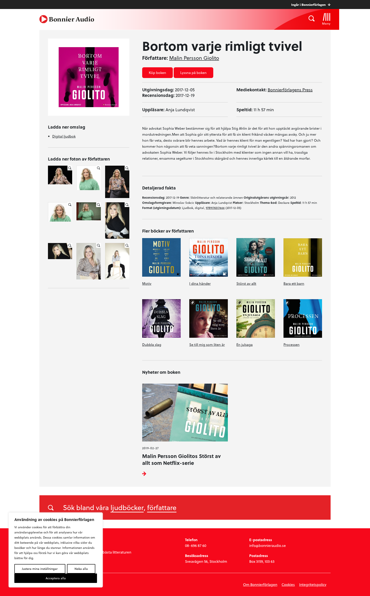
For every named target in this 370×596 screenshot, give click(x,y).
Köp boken (157, 72)
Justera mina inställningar (40, 568)
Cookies (288, 584)
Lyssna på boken (193, 72)
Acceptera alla (56, 578)
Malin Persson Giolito (194, 58)
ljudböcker (127, 507)
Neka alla (81, 568)
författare (161, 507)
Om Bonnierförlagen (260, 584)
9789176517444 (215, 208)
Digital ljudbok (64, 136)
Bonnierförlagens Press (290, 89)
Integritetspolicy (312, 584)
